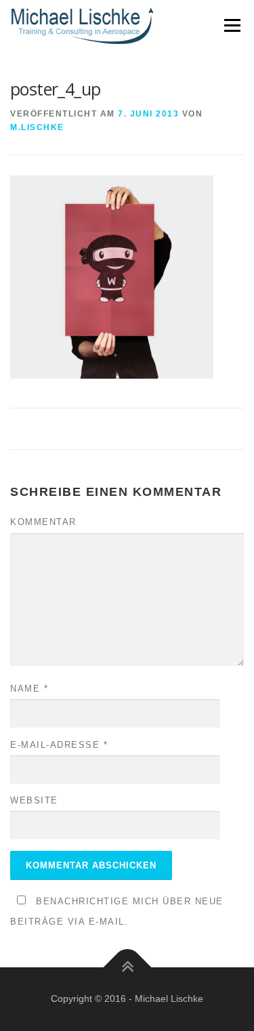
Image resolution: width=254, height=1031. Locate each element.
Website (34, 800)
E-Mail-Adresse (59, 745)
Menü (232, 25)
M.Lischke (37, 127)
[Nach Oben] (127, 967)
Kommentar (43, 522)
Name (29, 688)
